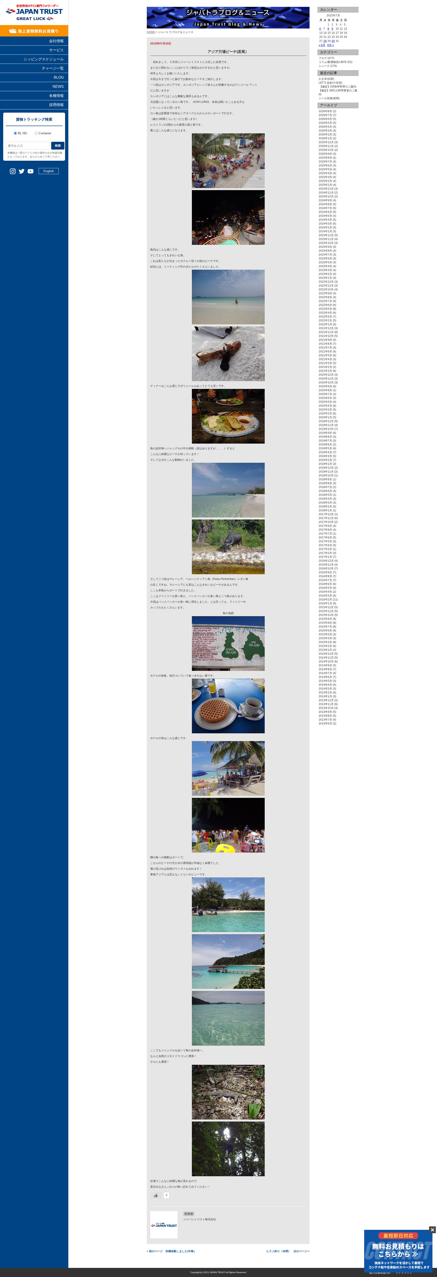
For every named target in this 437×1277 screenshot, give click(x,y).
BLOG (59, 77)
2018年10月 (326, 475)
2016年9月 (325, 572)
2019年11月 (326, 425)
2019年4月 (325, 452)
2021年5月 (325, 355)
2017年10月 (326, 522)
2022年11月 (326, 285)
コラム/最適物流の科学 (333, 62)
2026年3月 (325, 130)
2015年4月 (325, 638)
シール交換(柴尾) (329, 98)
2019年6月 (325, 444)
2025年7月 (325, 161)
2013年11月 (326, 704)
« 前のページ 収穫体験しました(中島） (171, 1251)
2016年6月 (325, 584)
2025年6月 (325, 165)
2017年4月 (325, 545)
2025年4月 (325, 173)
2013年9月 (325, 711)
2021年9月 (325, 339)
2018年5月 (325, 494)
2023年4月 (325, 266)
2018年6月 (325, 491)
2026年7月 (325, 115)
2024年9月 (325, 200)
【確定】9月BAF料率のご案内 (337, 86)
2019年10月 (326, 429)
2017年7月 (325, 533)
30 (333, 41)
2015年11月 (326, 611)
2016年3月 (325, 595)
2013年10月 (326, 708)
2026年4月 (325, 126)
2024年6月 (325, 212)
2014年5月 (325, 680)
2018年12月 (326, 467)
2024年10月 (326, 196)
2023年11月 (326, 239)
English (48, 171)
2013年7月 (325, 719)
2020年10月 (326, 382)
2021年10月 (326, 336)
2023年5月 (325, 262)
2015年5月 (325, 634)
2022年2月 (325, 320)
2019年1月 (325, 463)
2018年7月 (325, 487)
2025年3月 (325, 177)
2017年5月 (325, 541)
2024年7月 (325, 208)
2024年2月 (325, 227)
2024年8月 (325, 204)
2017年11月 (326, 518)
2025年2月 (325, 181)
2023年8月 (325, 250)
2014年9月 (325, 665)
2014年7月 (325, 673)
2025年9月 (325, 153)
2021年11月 (326, 332)
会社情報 (56, 41)
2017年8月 (325, 529)
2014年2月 (325, 692)
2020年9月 (325, 386)
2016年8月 (325, 576)
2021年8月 (325, 343)
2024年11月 (326, 192)
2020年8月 (325, 390)
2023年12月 (326, 235)
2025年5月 (325, 169)
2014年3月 (325, 688)
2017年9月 (325, 525)
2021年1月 (325, 370)
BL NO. (23, 133)
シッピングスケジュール (44, 59)
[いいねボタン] (156, 1195)
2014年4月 (325, 684)
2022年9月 (325, 293)
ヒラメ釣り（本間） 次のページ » (288, 1251)
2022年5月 (325, 308)
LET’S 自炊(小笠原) (330, 82)
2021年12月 (326, 328)
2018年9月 (325, 479)
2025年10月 (326, 150)
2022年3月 (325, 316)
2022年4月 (325, 312)
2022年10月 (326, 289)
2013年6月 (325, 723)
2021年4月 (325, 359)
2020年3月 (325, 409)
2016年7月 (325, 580)
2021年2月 (325, 367)
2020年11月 (326, 378)
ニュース (324, 65)
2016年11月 (326, 564)
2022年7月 (325, 301)
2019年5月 (325, 448)
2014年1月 (325, 696)
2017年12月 (326, 514)
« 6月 (322, 45)
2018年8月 (325, 483)
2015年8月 (325, 622)
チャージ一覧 (53, 68)
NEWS (58, 86)
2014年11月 (326, 657)
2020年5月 (325, 401)
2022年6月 (325, 305)
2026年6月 (325, 119)
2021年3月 (325, 363)
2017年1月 (325, 556)
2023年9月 (325, 246)
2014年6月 (325, 677)
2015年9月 (325, 618)
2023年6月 (325, 258)
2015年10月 (326, 615)
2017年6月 (325, 537)
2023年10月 (326, 243)
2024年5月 (325, 215)
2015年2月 (325, 646)
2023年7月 (325, 254)
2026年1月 (325, 138)
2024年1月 (325, 231)
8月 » (330, 45)
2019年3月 (325, 456)
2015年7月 (325, 626)
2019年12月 (326, 421)
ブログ (323, 58)
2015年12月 (326, 607)
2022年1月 (325, 324)
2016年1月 (325, 603)
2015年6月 (325, 630)
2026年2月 (325, 134)
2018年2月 (325, 506)
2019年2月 (325, 460)
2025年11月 (326, 146)
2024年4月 (325, 219)
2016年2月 (325, 599)
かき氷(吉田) (326, 78)
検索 (58, 145)
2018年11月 (326, 471)
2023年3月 (325, 270)
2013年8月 (325, 715)
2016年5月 (325, 587)
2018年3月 (325, 502)
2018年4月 (325, 498)
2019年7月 (325, 440)
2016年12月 (326, 560)
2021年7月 (325, 347)
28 (325, 41)
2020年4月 (325, 405)
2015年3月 (325, 642)
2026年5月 (325, 122)
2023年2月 (325, 274)
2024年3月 (325, 223)
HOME (151, 32)
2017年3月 (325, 549)
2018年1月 (325, 510)
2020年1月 (325, 417)
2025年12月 (326, 142)
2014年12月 (326, 653)
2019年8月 (325, 436)
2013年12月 (326, 700)
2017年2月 (325, 553)
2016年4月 (325, 591)
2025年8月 (325, 157)
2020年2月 (325, 413)
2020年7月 (325, 394)
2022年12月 (326, 281)
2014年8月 (325, 669)
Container (45, 133)
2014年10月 (326, 661)
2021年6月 (325, 351)
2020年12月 (326, 374)
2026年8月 (325, 111)
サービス (56, 50)
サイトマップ (404, 1272)
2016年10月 (326, 568)
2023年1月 (325, 277)
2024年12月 (326, 188)
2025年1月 (325, 184)
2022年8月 (325, 297)
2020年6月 (325, 398)
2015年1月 (325, 649)
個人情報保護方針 (380, 1272)
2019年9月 (325, 432)
